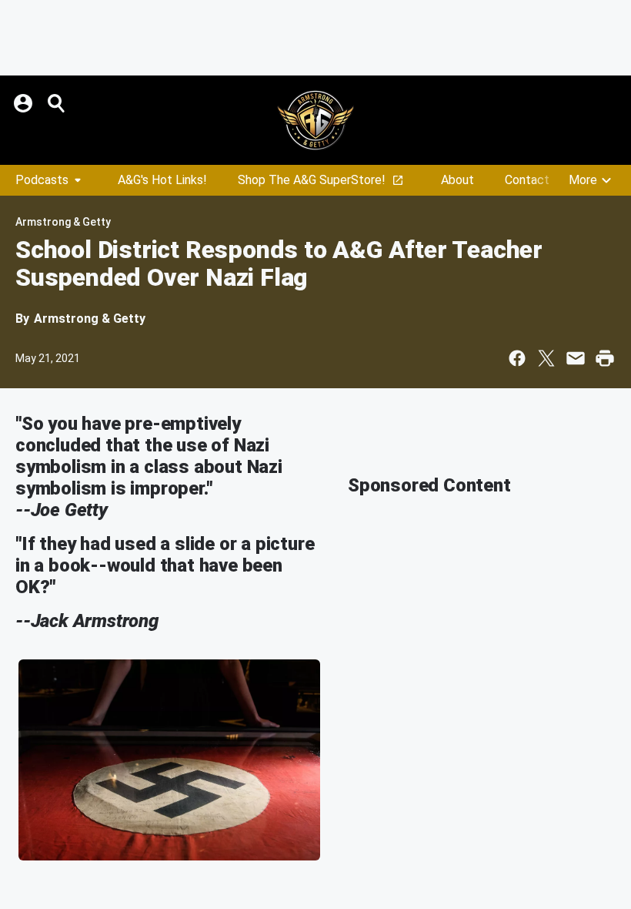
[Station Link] (315, 120)
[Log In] (24, 103)
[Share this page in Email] (575, 358)
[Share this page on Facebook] (517, 358)
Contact (527, 180)
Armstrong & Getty (63, 222)
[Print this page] (605, 358)
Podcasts (41, 180)
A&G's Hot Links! (162, 180)
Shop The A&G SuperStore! (312, 180)
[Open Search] (57, 103)
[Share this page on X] (546, 358)
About (457, 180)
